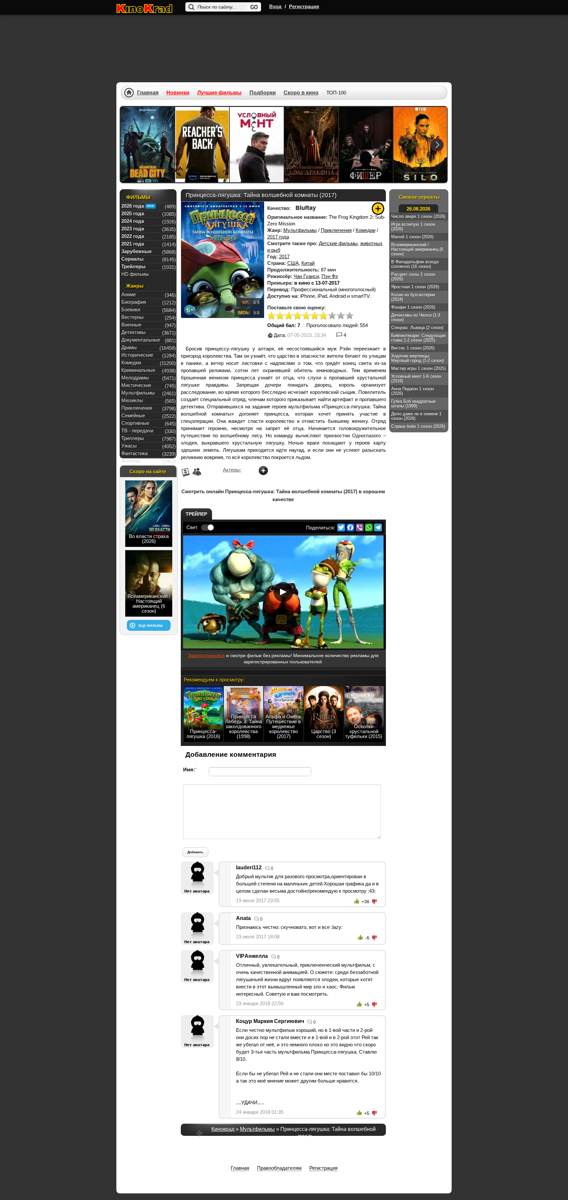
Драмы (129, 347)
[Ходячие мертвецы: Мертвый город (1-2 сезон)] (148, 144)
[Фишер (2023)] (366, 144)
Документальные (140, 340)
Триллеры (132, 438)
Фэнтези (130, 461)
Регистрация (304, 6)
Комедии (365, 230)
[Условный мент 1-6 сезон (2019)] (257, 144)
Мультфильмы (300, 230)
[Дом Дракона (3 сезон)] (311, 144)
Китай (308, 263)
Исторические (137, 355)
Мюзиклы (132, 400)
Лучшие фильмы (219, 92)
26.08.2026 (418, 209)
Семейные (133, 415)
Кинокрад (222, 1129)
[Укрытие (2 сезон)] (420, 144)
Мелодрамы (135, 377)
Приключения (336, 230)
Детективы (133, 332)
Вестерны (132, 317)
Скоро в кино (301, 92)
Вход (275, 6)
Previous (130, 144)
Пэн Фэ (329, 276)
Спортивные (135, 423)
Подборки (262, 92)
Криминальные (138, 370)
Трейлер (196, 514)
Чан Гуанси (306, 276)
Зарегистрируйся (206, 655)
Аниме (128, 294)
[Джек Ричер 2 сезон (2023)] (202, 144)
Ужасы (129, 445)
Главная (147, 92)
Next (437, 144)
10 (349, 316)
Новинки (177, 92)
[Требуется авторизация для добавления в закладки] (378, 208)
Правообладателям (279, 1168)
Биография (133, 302)
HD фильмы (135, 274)
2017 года (278, 237)
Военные (131, 324)
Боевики (130, 309)
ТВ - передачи (137, 430)
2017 (284, 256)
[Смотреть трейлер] (283, 592)
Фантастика (134, 453)
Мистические (136, 385)
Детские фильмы (338, 243)
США (293, 263)
